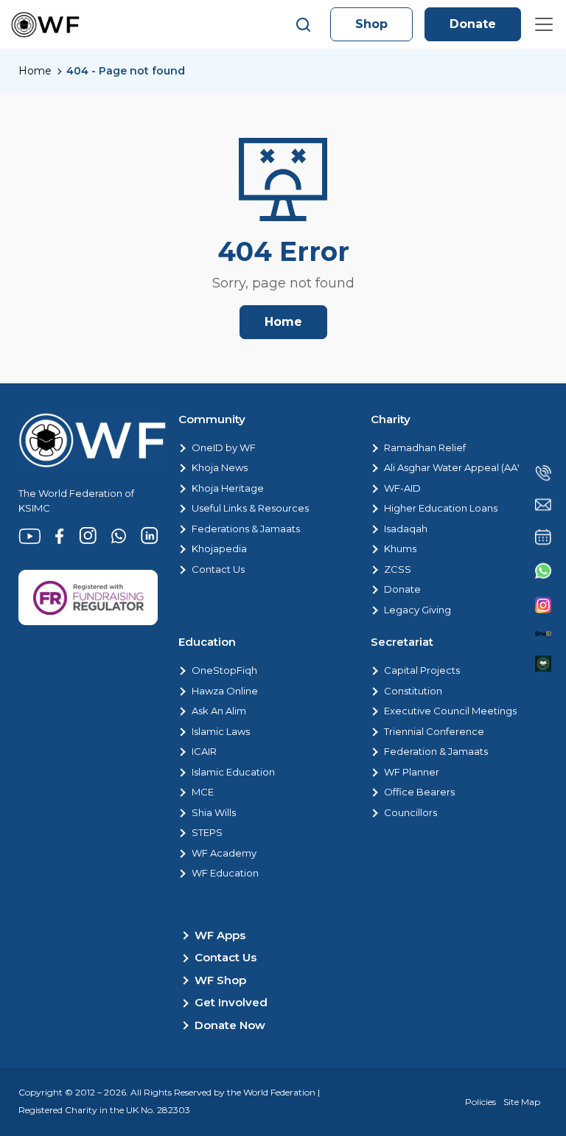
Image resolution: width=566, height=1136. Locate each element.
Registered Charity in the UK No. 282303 (104, 1109)
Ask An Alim (219, 711)
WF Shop (220, 980)
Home (35, 70)
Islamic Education (233, 772)
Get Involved (231, 1002)
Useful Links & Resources (250, 508)
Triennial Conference (434, 731)
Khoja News (220, 467)
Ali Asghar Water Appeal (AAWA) (460, 467)
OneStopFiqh (224, 670)
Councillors (410, 812)
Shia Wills (214, 812)
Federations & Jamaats (246, 528)
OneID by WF (224, 447)
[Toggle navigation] (544, 24)
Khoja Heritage (228, 488)
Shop (371, 24)
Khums (400, 548)
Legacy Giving (417, 610)
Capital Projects (422, 670)
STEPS (207, 832)
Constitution (413, 691)
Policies (480, 1101)
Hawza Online (225, 691)
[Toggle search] (303, 24)
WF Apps (220, 935)
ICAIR (204, 751)
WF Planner (411, 772)
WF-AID (402, 488)
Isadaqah (405, 528)
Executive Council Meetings (450, 711)
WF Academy (224, 853)
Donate (473, 24)
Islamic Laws (221, 731)
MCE (203, 792)
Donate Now (230, 1025)
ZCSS (397, 569)
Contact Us (218, 569)
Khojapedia (219, 548)
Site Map (521, 1101)
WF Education (225, 873)
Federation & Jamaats (436, 751)
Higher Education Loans (440, 508)
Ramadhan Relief (425, 447)
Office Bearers (419, 792)
